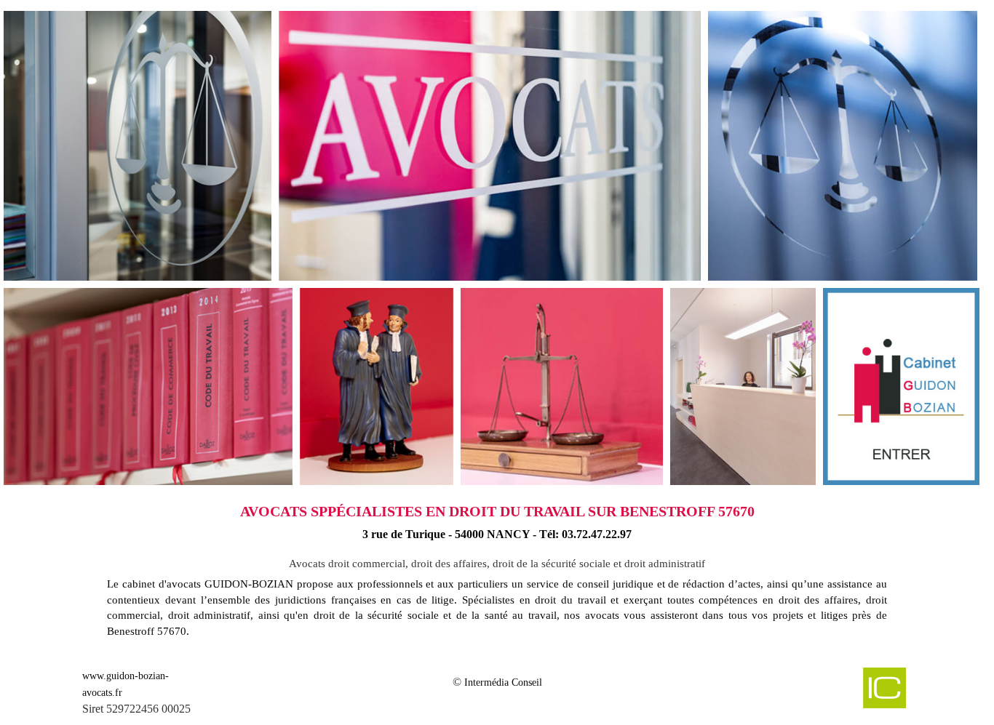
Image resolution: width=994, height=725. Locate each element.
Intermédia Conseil (503, 682)
